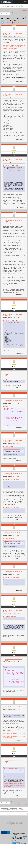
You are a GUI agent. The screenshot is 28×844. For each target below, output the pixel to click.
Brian (21, 823)
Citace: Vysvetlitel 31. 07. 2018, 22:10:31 (11, 379)
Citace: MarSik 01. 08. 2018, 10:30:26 (10, 622)
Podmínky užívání (16, 842)
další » (26, 10)
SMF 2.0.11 (7, 822)
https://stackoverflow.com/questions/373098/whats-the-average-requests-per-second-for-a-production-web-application (14, 171)
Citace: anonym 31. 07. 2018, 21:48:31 (10, 165)
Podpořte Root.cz (16, 843)
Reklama (18, 840)
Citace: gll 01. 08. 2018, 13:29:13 (9, 712)
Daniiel (12, 823)
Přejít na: (7, 813)
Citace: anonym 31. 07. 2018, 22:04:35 (10, 320)
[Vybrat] (6, 406)
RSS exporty (23, 843)
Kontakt (14, 840)
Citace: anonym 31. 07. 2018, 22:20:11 (10, 665)
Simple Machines (19, 822)
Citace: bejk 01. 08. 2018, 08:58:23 (9, 616)
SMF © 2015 (12, 822)
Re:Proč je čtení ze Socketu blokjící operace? (13, 34)
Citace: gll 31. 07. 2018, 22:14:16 (9, 446)
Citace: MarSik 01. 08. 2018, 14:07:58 (10, 766)
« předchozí (22, 10)
